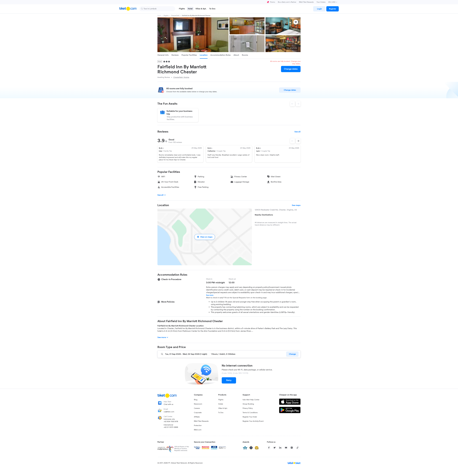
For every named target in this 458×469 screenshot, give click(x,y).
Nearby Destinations (264, 215)
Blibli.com (197, 430)
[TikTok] (297, 448)
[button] (204, 237)
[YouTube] (286, 448)
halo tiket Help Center (251, 400)
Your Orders (321, 2)
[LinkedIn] (280, 448)
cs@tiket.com (169, 412)
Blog (195, 400)
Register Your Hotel (250, 417)
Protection (198, 425)
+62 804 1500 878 (171, 422)
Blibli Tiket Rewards (306, 2)
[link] (319, 8)
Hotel (159, 15)
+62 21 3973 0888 (171, 427)
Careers (197, 408)
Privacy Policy (248, 408)
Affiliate (197, 417)
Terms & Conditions (250, 413)
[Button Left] (292, 141)
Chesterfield (175, 15)
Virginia (166, 15)
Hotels (220, 404)
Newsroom (198, 404)
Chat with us (168, 404)
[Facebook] (269, 448)
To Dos (220, 413)
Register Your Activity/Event (253, 421)
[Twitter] (274, 448)
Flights (220, 400)
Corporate (198, 413)
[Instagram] (292, 448)
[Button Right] (298, 141)
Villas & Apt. (223, 408)
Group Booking (248, 404)
